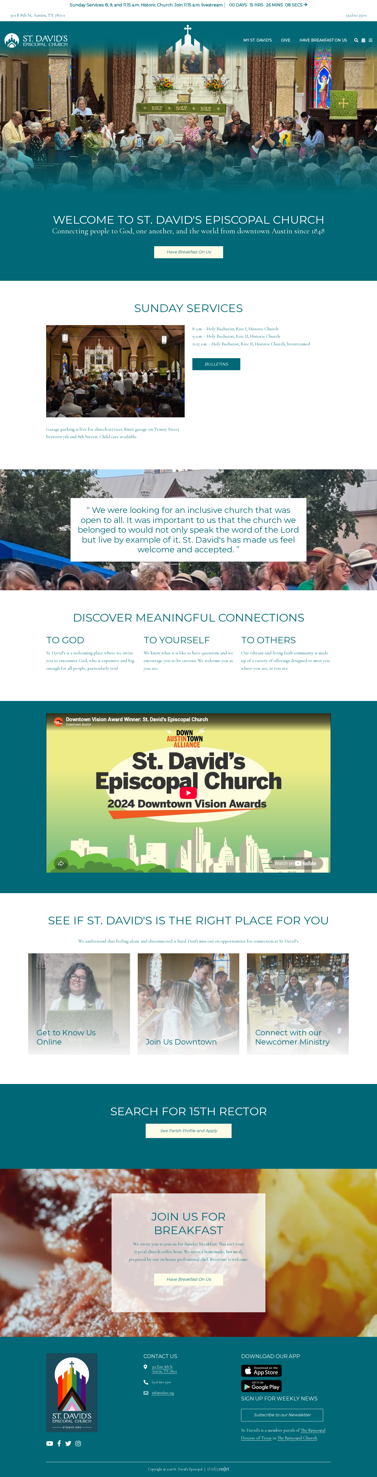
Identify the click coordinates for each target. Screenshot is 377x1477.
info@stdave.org (163, 1393)
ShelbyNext (218, 1469)
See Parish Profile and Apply (188, 1130)
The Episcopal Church (297, 1438)
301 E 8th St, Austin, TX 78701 (37, 15)
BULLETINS (216, 364)
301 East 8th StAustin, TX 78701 (164, 1369)
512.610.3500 (356, 15)
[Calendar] (363, 40)
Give (285, 40)
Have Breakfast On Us (323, 40)
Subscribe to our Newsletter (282, 1414)
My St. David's (257, 40)
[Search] (356, 40)
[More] (370, 40)
